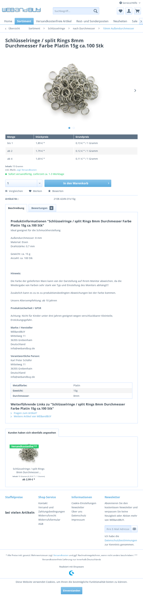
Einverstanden (71, 590)
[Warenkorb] (137, 10)
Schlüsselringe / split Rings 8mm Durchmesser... (28, 470)
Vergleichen (15, 191)
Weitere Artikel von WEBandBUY (32, 416)
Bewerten (57, 191)
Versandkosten (61, 555)
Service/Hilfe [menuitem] (130, 3)
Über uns (77, 511)
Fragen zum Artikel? (25, 413)
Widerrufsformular (49, 519)
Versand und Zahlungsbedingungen (51, 509)
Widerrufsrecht (47, 515)
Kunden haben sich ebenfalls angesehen (32, 432)
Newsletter (78, 507)
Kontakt (42, 503)
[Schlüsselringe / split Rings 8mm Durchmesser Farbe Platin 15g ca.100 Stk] (28, 453)
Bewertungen (41, 208)
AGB (40, 523)
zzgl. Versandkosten (27, 169)
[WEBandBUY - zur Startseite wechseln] (21, 11)
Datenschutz (79, 515)
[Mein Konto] (128, 10)
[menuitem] (76, 10)
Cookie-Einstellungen (84, 503)
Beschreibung (16, 208)
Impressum (78, 519)
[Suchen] (95, 10)
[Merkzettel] (120, 10)
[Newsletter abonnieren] (134, 528)
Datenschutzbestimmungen (121, 540)
